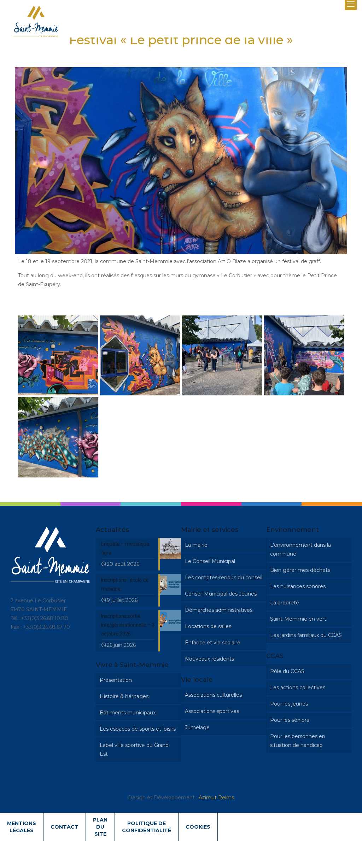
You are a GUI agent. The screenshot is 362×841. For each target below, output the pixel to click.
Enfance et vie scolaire (212, 642)
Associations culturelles (213, 695)
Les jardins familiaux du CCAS (306, 635)
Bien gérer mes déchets (300, 570)
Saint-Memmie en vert (298, 619)
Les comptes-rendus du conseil (223, 577)
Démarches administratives (218, 610)
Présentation (116, 680)
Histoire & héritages (124, 696)
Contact (64, 827)
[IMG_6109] (58, 355)
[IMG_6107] (140, 355)
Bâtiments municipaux (128, 712)
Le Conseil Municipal (210, 561)
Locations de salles (208, 626)
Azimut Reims (216, 797)
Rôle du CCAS (287, 671)
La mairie (196, 545)
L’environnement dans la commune (300, 549)
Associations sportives (212, 711)
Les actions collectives (297, 687)
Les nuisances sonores (298, 586)
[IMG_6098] (222, 355)
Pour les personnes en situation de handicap (297, 740)
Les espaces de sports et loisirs (138, 729)
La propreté (284, 602)
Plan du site (100, 827)
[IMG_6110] (58, 437)
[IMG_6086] (304, 355)
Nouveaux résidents (209, 659)
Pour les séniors (289, 720)
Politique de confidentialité (146, 827)
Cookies (198, 827)
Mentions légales (21, 827)
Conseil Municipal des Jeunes (221, 594)
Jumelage (197, 727)
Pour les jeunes (289, 704)
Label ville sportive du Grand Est (134, 749)
